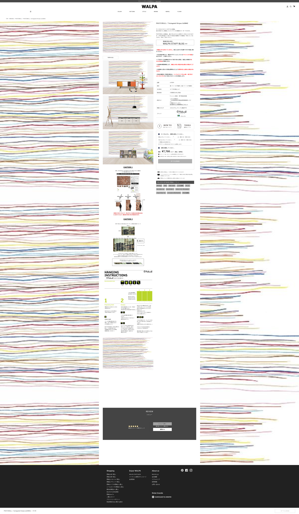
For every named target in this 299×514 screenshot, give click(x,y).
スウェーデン (183, 116)
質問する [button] (162, 429)
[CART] (294, 6)
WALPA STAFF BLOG (135, 474)
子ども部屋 (186, 193)
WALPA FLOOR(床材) (113, 492)
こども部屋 (180, 185)
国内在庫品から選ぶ (113, 489)
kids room (172, 185)
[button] (290, 6)
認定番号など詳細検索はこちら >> (179, 104)
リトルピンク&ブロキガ (174, 193)
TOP (7, 19)
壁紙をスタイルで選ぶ (113, 479)
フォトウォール (161, 193)
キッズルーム (160, 189)
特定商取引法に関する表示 (115, 502)
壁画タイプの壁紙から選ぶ (115, 484)
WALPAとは (155, 474)
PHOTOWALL (18, 19)
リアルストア (156, 479)
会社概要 (154, 477)
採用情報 (154, 482)
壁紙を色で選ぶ (111, 474)
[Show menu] (31, 11)
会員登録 (132, 479)
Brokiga (159, 185)
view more (158, 1)
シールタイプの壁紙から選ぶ (115, 487)
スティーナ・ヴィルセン (182, 189)
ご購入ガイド (111, 497)
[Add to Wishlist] (175, 166)
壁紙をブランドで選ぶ (113, 482)
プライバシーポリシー (113, 499)
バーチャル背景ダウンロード (137, 477)
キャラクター (170, 189)
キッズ (187, 185)
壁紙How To (110, 494)
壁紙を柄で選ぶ (111, 477)
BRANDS (12, 19)
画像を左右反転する (165, 142)
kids (165, 185)
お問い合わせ (156, 484)
